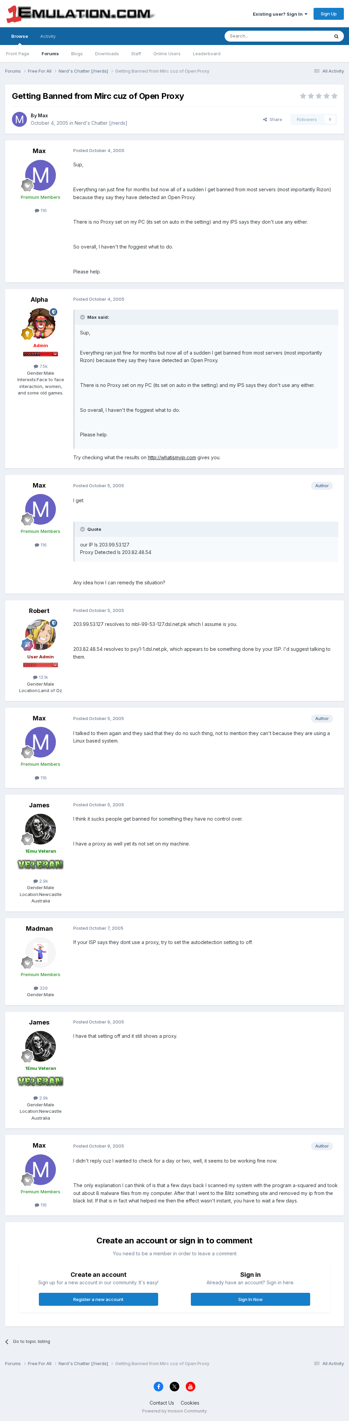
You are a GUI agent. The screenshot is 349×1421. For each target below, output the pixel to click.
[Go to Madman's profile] (40, 952)
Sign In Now (250, 1299)
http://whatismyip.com (172, 457)
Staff (136, 53)
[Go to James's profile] (40, 829)
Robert (39, 610)
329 (43, 988)
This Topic (309, 36)
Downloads (107, 53)
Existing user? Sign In (279, 14)
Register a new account (98, 1299)
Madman (39, 928)
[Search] (336, 36)
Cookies (190, 1403)
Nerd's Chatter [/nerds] (101, 123)
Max (43, 115)
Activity (48, 36)
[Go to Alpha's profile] (40, 323)
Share (274, 119)
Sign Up (329, 13)
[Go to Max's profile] (19, 119)
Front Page (17, 53)
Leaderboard (207, 53)
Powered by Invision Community (174, 1410)
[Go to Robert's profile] (40, 634)
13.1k (42, 677)
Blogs (77, 53)
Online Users (167, 53)
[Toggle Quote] (83, 317)
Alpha (39, 299)
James (39, 805)
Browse (19, 36)
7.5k (43, 366)
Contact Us (162, 1403)
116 (43, 210)
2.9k (43, 881)
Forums (50, 53)
